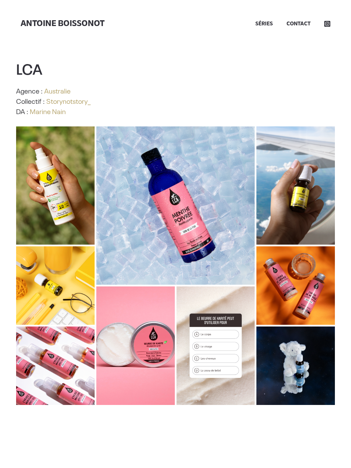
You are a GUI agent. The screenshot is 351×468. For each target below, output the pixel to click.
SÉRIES (264, 24)
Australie (57, 90)
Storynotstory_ (68, 100)
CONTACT (299, 24)
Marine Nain (48, 111)
